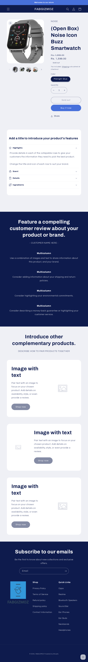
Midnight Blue (60, 79)
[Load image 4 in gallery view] (35, 69)
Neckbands (64, 624)
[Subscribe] (66, 571)
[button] (8, 9)
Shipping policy (40, 606)
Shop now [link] (21, 407)
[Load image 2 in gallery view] (22, 69)
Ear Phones (64, 612)
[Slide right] (41, 69)
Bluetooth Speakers (68, 600)
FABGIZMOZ (40, 654)
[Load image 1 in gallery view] (15, 69)
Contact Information (42, 612)
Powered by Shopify (51, 654)
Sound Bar (64, 606)
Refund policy (39, 600)
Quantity (54, 85)
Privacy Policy (39, 588)
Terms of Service (40, 594)
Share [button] (57, 116)
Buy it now (66, 108)
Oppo (61, 588)
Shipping (65, 66)
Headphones (65, 630)
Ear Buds (63, 618)
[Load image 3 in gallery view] (28, 69)
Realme (62, 594)
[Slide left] (9, 69)
